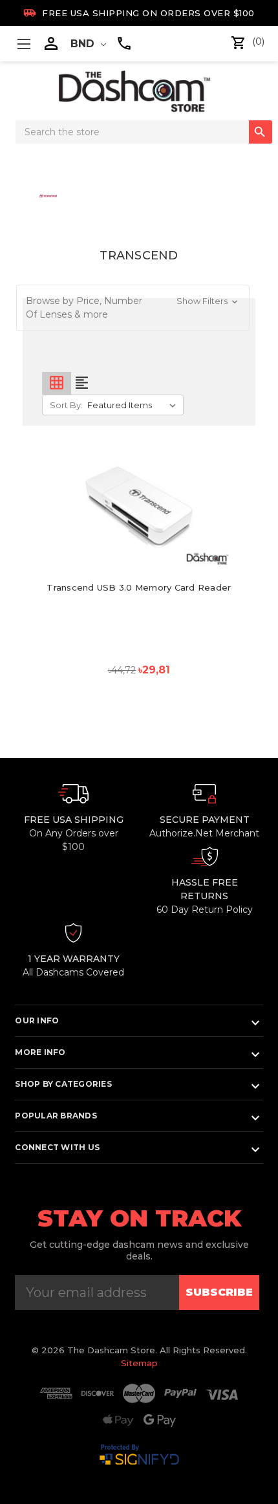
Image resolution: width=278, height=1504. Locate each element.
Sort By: (66, 405)
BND (84, 44)
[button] (133, 308)
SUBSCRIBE (219, 1292)
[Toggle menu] (23, 43)
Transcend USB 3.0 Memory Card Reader (139, 587)
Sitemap (139, 1363)
